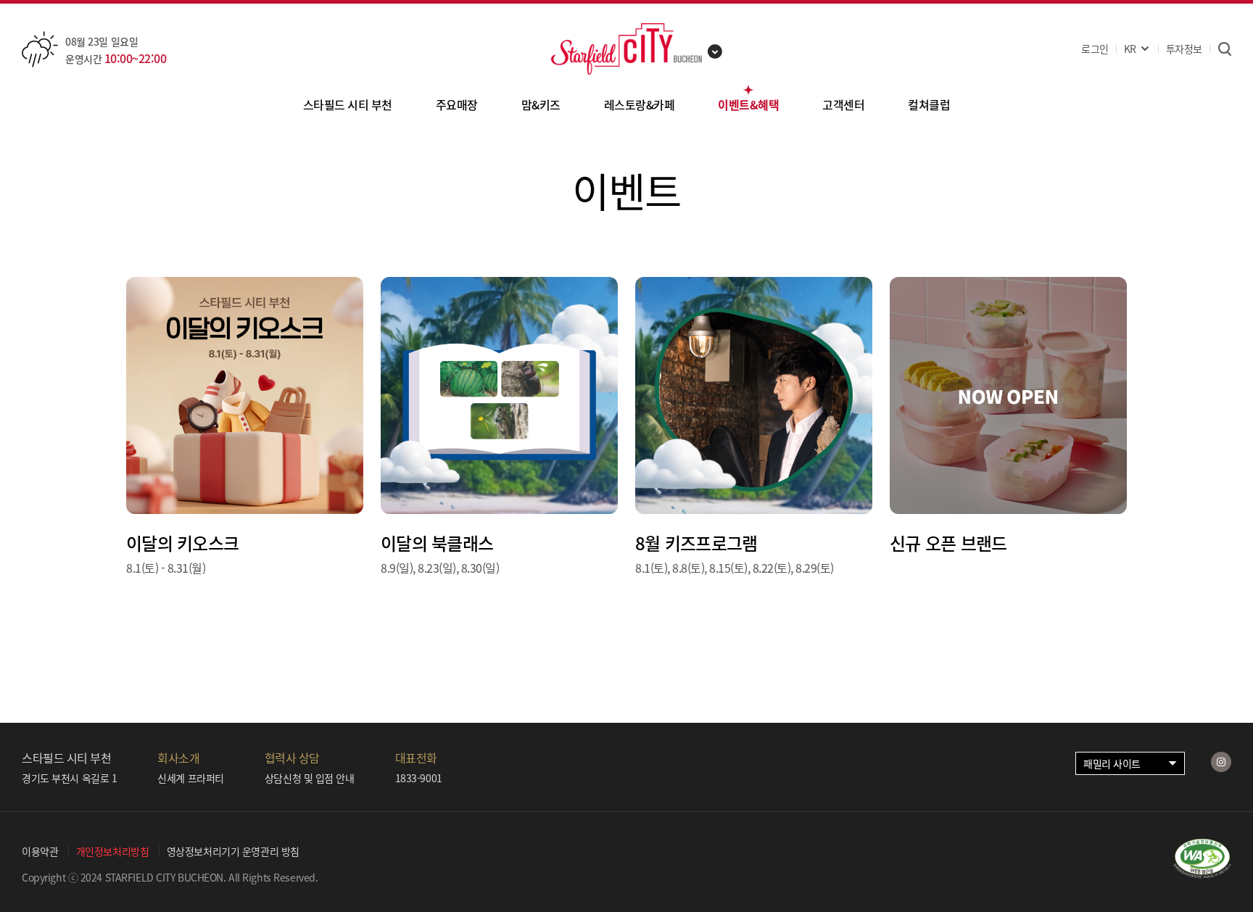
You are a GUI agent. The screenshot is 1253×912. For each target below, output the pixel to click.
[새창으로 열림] (1202, 873)
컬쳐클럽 (929, 104)
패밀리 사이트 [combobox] (1112, 763)
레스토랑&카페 (639, 104)
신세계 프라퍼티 (190, 778)
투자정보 (1184, 48)
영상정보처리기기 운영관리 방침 (233, 851)
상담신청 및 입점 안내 (310, 778)
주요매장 (457, 104)
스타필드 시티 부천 (347, 104)
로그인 (1095, 48)
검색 (1224, 49)
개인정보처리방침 (112, 851)
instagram (1221, 762)
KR (1130, 48)
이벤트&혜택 (748, 104)
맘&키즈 (541, 104)
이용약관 (40, 851)
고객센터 (843, 104)
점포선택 (715, 51)
